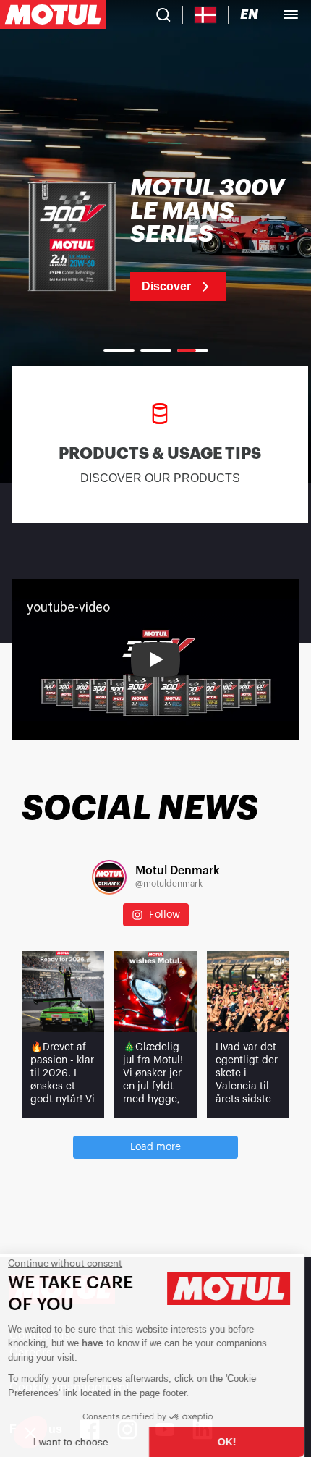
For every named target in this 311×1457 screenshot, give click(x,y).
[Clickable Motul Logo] (53, 14)
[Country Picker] (206, 15)
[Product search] (163, 14)
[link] (155, 238)
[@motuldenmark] (109, 877)
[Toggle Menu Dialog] (290, 14)
